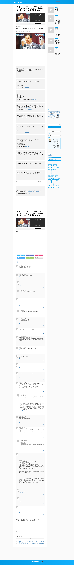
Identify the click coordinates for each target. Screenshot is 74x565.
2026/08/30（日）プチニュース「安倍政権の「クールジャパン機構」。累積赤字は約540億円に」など (57, 21)
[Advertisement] (30, 57)
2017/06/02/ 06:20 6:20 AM (22, 328)
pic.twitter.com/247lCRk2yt (37, 191)
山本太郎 (55, 176)
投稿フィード (49, 153)
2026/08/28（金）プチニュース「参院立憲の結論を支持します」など (57, 42)
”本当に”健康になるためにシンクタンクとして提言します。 (37, 562)
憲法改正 (55, 178)
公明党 (49, 169)
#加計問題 (30, 191)
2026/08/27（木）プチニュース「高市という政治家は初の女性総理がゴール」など (57, 52)
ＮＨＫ (55, 187)
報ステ (49, 174)
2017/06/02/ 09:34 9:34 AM (23, 394)
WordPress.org (50, 155)
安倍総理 (56, 174)
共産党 (52, 169)
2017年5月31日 (29, 109)
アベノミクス (54, 163)
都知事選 (49, 187)
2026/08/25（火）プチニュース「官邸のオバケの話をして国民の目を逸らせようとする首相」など (54, 112)
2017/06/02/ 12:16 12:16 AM (22, 274)
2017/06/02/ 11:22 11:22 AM (23, 440)
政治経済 (17, 261)
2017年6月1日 (27, 87)
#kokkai (28, 191)
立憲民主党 (49, 185)
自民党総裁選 (57, 185)
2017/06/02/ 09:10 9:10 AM (22, 382)
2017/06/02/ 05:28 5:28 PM (23, 290)
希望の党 (49, 178)
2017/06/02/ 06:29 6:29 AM (22, 336)
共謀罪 (17, 262)
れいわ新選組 (50, 163)
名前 (16, 531)
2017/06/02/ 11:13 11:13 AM (22, 427)
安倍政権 (52, 174)
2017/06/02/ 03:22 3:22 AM (22, 318)
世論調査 (58, 167)
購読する (50, 157)
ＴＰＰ (58, 187)
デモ (52, 165)
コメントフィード (50, 154)
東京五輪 (53, 180)
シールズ (49, 165)
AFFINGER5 (46, 563)
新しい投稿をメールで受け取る (21, 536)
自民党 (53, 185)
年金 (52, 178)
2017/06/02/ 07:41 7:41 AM (23, 310)
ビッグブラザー (54, 167)
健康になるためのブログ (19, 2)
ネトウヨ (49, 167)
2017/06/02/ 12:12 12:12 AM (22, 265)
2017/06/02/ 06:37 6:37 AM (22, 347)
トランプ (55, 165)
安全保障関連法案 (50, 176)
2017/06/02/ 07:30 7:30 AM (22, 372)
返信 (43, 287)
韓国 (52, 187)
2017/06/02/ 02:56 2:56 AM (22, 298)
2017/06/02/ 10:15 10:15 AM (22, 416)
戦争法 (59, 178)
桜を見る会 (57, 180)
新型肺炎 (49, 180)
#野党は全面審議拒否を (28, 107)
